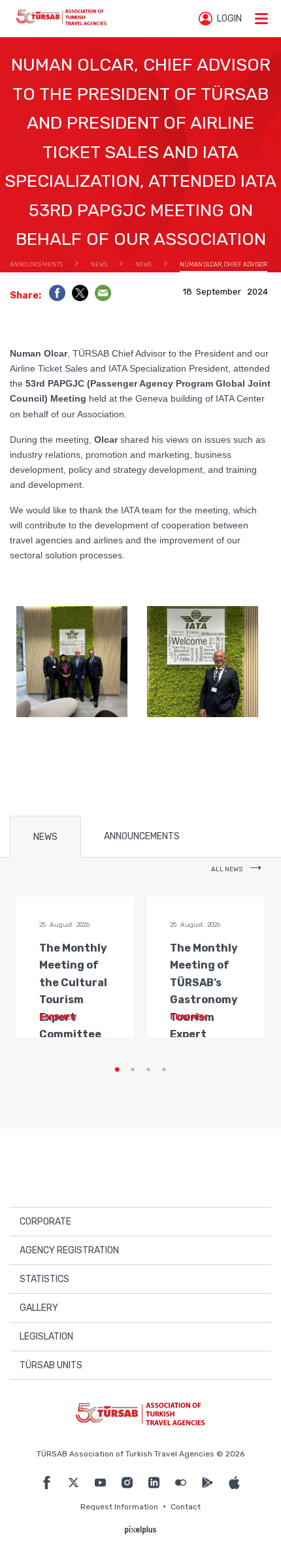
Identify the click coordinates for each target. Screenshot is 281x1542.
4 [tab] (164, 1069)
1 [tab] (117, 1069)
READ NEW (58, 1017)
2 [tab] (132, 1069)
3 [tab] (148, 1069)
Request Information (119, 1506)
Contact (186, 1506)
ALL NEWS (227, 869)
